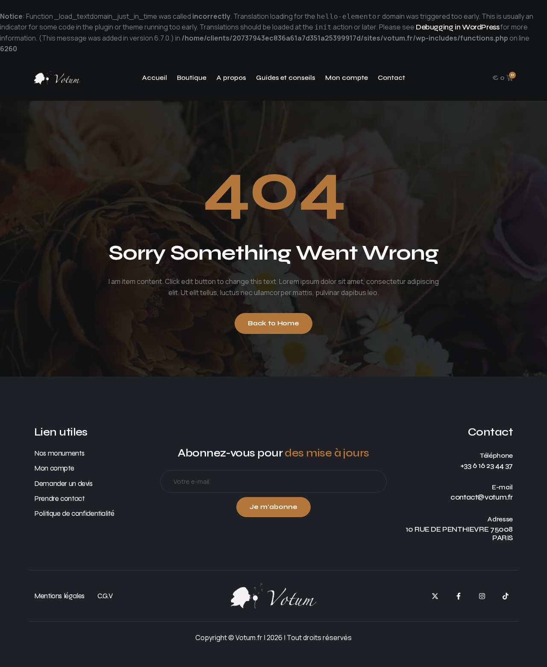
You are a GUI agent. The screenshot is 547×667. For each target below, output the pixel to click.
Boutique (191, 77)
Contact (391, 77)
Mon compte (346, 77)
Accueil (154, 77)
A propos (231, 77)
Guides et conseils (286, 77)
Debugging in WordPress (457, 27)
